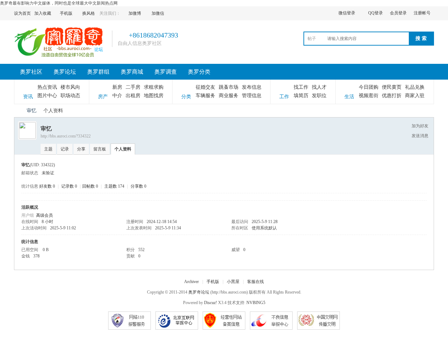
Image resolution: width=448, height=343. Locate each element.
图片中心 (47, 95)
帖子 (312, 38)
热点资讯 (47, 87)
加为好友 (420, 125)
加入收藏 (42, 13)
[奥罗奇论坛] (60, 56)
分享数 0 (138, 186)
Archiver (191, 281)
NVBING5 (255, 302)
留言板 (99, 149)
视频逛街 (368, 95)
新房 (117, 87)
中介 (117, 95)
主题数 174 (114, 186)
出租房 (133, 95)
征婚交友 (205, 87)
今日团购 (368, 87)
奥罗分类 (199, 72)
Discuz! (210, 302)
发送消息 (420, 135)
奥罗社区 (31, 72)
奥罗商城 (132, 72)
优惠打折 (391, 95)
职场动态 (70, 95)
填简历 (301, 95)
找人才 (319, 87)
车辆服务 (205, 95)
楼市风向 (70, 87)
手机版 (212, 281)
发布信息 (251, 87)
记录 (65, 149)
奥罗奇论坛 (17, 111)
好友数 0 (47, 186)
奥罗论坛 (65, 72)
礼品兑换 (415, 87)
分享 (81, 149)
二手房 (133, 87)
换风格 (88, 13)
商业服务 (228, 95)
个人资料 (122, 149)
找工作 (301, 87)
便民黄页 (391, 87)
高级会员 (44, 215)
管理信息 (251, 95)
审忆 (31, 110)
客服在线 (255, 281)
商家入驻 (415, 95)
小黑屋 (233, 281)
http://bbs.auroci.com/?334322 (66, 136)
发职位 (319, 95)
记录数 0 (69, 186)
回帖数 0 (90, 186)
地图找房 (153, 95)
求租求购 (153, 87)
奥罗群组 (98, 72)
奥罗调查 (165, 72)
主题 (48, 149)
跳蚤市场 (228, 87)
